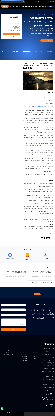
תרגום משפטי (27, 6)
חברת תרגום (40, 118)
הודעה (23, 321)
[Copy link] (24, 68)
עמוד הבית (44, 6)
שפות (36, 6)
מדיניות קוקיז (12, 412)
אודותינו (39, 6)
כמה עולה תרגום (24, 349)
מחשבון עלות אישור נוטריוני (22, 365)
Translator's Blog (9, 352)
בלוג (14, 6)
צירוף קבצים (16, 28)
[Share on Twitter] (31, 68)
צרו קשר (11, 6)
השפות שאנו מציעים (23, 352)
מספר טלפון (24, 313)
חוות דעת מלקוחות (9, 350)
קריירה (36, 350)
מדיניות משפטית (20, 412)
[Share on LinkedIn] (26, 68)
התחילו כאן (5, 6)
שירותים (32, 6)
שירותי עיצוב (38, 108)
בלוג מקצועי (11, 349)
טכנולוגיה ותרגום (24, 364)
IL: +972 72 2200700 (50, 1)
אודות (36, 349)
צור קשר (26, 228)
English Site (34, 356)
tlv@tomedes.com (40, 1)
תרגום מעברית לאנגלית (41, 106)
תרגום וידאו (25, 360)
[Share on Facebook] (28, 68)
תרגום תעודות (25, 358)
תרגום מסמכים (24, 350)
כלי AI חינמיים (18, 6)
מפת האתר (35, 352)
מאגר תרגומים (24, 362)
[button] (23, 315)
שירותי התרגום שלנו (24, 354)
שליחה (12, 33)
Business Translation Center (7, 354)
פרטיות (36, 354)
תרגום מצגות (36, 150)
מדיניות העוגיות (36, 413)
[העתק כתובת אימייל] (35, 1)
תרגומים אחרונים (24, 356)
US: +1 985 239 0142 (49, 397)
